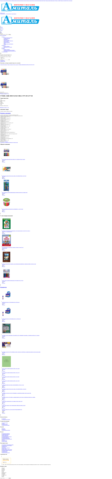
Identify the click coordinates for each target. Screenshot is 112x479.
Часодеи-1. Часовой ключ (6, 452)
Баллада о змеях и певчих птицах (7, 449)
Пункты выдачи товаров (5, 425)
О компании (4, 418)
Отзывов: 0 (6, 141)
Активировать (2, 60)
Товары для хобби (57, 0)
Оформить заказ (2, 61)
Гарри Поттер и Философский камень (7, 444)
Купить (4, 178)
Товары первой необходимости (50, 0)
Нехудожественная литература (22, 0)
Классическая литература (6, 433)
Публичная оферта (5, 424)
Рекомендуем (3, 287)
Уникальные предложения (6, 419)
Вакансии (3, 428)
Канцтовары (39, 0)
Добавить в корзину (4, 93)
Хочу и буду (4, 447)
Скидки (3, 48)
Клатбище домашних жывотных (7, 450)
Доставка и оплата (5, 422)
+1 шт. (8, 93)
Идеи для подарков (69, 0)
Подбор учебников (6, 46)
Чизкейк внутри (4, 446)
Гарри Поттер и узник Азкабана (7, 445)
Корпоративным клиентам (6, 430)
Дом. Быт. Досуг (4, 440)
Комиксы (3, 439)
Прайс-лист (4, 429)
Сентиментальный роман (6, 438)
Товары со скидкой (7, 49)
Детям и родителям (35, 0)
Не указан (3, 160)
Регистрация (4, 35)
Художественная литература (7, 0)
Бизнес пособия (29, 0)
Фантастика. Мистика (5, 437)
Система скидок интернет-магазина (9, 50)
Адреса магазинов (5, 51)
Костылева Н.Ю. (4, 248)
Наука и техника (4, 441)
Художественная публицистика (7, 436)
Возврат (3, 423)
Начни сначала (4, 448)
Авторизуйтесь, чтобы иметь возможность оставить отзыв (9, 142)
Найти (10, 478)
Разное (44, 0)
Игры (42, 0)
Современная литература (6, 434)
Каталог (1, 0)
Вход (1, 35)
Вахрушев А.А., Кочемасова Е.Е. (7, 231)
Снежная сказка (4, 451)
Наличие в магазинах (5, 113)
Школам (3, 45)
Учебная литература (15, 0)
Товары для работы (63, 0)
